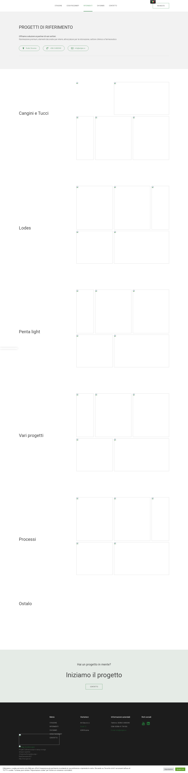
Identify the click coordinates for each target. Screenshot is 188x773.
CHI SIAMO (100, 6)
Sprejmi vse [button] (180, 769)
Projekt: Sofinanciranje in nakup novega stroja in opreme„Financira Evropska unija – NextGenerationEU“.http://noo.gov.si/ (32, 754)
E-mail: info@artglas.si (118, 730)
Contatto (113, 6)
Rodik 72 (83, 726)
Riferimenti (88, 6)
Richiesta (161, 6)
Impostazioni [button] (169, 769)
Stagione (58, 6)
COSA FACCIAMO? (73, 6)
